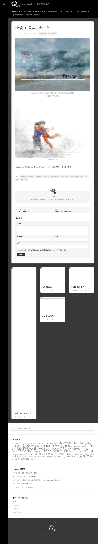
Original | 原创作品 (53, 176)
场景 (89, 451)
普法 (77, 454)
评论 (19, 224)
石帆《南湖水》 (47, 287)
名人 (40, 451)
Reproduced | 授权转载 (81, 446)
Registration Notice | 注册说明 (21, 15)
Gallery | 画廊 (42, 33)
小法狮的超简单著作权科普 (18, 454)
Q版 (72, 446)
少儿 (82, 176)
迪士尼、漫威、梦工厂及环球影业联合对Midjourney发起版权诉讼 (41, 480)
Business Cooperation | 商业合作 (35, 11)
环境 (17, 179)
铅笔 (26, 179)
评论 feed (16, 509)
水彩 (19, 456)
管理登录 (37, 15)
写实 (89, 449)
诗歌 (70, 457)
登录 (14, 501)
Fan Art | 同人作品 (48, 443)
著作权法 (52, 456)
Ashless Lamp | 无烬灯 (31, 443)
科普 (21, 179)
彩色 (86, 176)
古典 (33, 451)
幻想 (51, 453)
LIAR (35, 33)
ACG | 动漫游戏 (16, 443)
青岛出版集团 (23, 459)
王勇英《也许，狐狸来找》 (22, 413)
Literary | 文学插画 (41, 176)
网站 (18, 243)
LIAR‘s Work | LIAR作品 (27, 176)
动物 (15, 451)
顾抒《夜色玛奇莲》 (28, 483)
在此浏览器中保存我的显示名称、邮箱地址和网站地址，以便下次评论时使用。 (43, 250)
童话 (42, 456)
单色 (24, 451)
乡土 (48, 448)
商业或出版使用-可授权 (72, 176)
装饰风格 (61, 457)
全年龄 (79, 449)
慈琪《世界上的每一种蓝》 (30, 473)
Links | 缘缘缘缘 (81, 11)
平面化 (42, 454)
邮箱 (56, 236)
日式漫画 (71, 454)
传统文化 (70, 449)
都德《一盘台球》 (48, 316)
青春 (33, 459)
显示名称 (20, 236)
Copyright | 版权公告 (55, 11)
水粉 (26, 456)
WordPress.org (17, 512)
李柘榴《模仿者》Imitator (80, 287)
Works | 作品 (15, 11)
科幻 (37, 456)
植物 (82, 454)
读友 (77, 457)
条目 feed (16, 505)
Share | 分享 (68, 11)
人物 (62, 176)
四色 (81, 451)
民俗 (88, 454)
